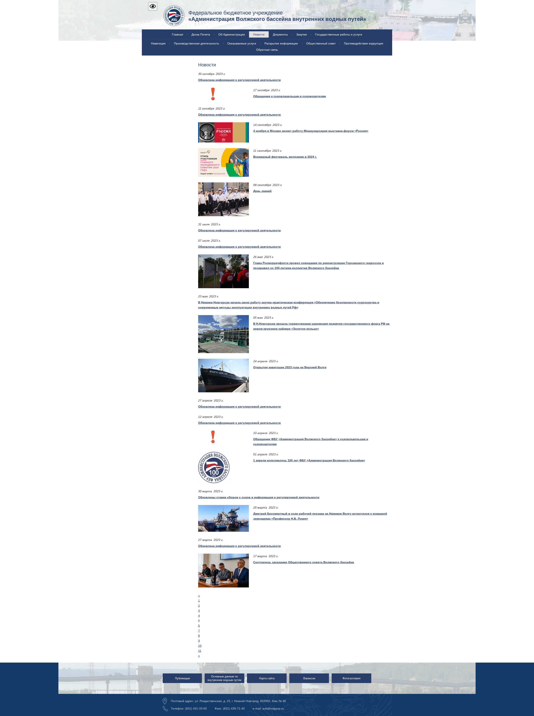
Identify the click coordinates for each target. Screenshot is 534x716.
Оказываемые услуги (241, 43)
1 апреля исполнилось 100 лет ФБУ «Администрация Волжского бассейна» (309, 460)
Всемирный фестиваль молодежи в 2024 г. (285, 156)
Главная (177, 34)
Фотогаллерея (351, 678)
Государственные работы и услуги (338, 34)
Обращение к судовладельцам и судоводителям (289, 96)
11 (199, 650)
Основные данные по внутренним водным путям (224, 678)
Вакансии (309, 678)
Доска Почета (200, 34)
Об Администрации (231, 34)
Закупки (301, 34)
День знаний (262, 191)
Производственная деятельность (196, 43)
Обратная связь (267, 49)
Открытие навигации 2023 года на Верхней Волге (289, 367)
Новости (258, 34)
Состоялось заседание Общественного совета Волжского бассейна (303, 562)
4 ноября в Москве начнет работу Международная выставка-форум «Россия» (310, 131)
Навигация (158, 43)
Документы (280, 34)
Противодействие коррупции (363, 43)
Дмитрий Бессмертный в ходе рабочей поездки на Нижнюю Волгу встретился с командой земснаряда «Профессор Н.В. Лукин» (320, 516)
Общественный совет (321, 43)
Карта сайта (267, 678)
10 (200, 645)
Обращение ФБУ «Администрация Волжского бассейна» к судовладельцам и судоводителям (310, 441)
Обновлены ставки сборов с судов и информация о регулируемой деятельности (258, 497)
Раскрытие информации (281, 43)
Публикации (182, 678)
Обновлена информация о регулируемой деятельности (239, 80)
